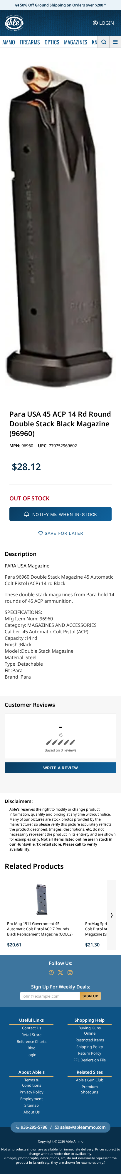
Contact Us (31, 1028)
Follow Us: (60, 963)
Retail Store (31, 1034)
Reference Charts (31, 1041)
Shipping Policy (89, 1046)
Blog (32, 1048)
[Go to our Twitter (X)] (60, 972)
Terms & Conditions (31, 1082)
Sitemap (31, 1105)
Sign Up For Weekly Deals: (60, 986)
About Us (31, 1112)
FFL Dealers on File (89, 1060)
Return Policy (89, 1053)
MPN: (15, 445)
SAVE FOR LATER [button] (64, 533)
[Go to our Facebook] (51, 972)
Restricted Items (89, 1040)
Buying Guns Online (89, 1030)
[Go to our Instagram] (70, 972)
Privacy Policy (31, 1092)
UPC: (43, 445)
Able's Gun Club (89, 1080)
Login (31, 1054)
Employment (31, 1098)
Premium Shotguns (89, 1089)
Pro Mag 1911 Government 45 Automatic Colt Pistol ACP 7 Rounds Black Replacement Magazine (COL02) (40, 929)
